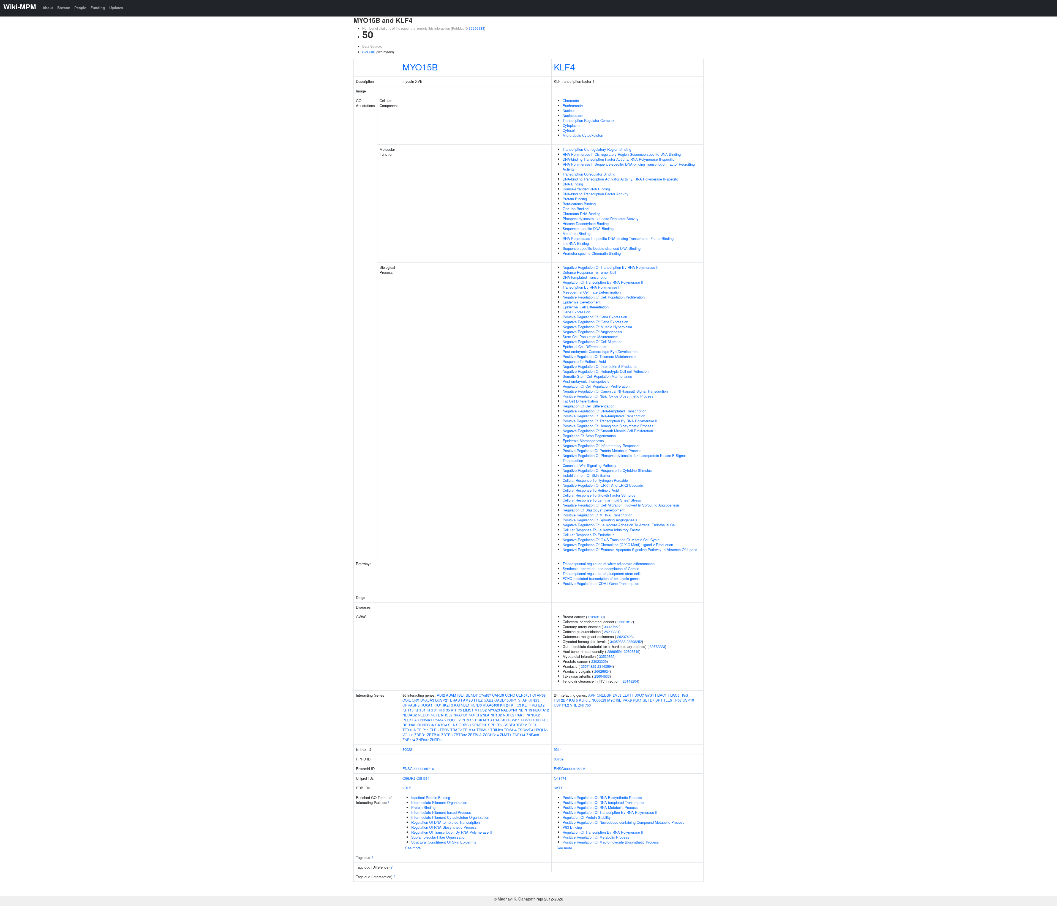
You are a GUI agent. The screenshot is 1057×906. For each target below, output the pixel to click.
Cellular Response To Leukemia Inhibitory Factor (601, 529)
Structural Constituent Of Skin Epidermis (443, 842)
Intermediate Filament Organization (439, 802)
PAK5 (519, 715)
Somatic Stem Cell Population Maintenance (597, 376)
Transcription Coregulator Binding (589, 174)
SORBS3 (463, 724)
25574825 (588, 666)
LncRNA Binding (576, 243)
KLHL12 (538, 705)
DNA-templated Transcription (585, 277)
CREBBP (604, 695)
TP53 (677, 700)
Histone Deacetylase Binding (586, 223)
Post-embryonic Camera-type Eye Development (601, 351)
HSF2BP (561, 700)
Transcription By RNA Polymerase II (591, 287)
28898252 (634, 641)
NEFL (435, 715)
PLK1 (637, 700)
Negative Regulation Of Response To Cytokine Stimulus (607, 470)
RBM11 (514, 719)
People (80, 7)
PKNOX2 (532, 715)
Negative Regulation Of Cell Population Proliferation (604, 297)
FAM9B (467, 700)
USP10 (688, 700)
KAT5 (573, 700)
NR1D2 (496, 715)
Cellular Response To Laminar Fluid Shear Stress (602, 500)
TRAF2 (456, 729)
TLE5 (434, 729)
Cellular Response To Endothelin (588, 534)
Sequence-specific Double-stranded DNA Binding (602, 248)
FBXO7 (638, 695)
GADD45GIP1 (505, 700)
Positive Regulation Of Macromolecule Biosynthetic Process (611, 842)
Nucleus (569, 110)
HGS (684, 695)
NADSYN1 (509, 710)
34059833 (617, 641)
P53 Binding (572, 827)
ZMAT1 (505, 734)
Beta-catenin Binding (579, 203)
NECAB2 (409, 715)
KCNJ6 (476, 705)
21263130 (596, 616)
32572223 (657, 646)
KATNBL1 (462, 705)
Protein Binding (575, 198)
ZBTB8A (475, 734)
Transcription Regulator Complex (588, 120)
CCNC (510, 695)
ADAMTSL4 (455, 695)
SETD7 (648, 700)
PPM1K (468, 719)
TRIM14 (469, 729)
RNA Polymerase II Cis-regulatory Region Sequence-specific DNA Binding (622, 154)
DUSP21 (442, 700)
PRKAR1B (483, 719)
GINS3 (533, 700)
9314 (558, 749)
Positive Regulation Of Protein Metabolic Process (602, 450)
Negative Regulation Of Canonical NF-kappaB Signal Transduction (615, 391)
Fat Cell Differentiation (580, 401)
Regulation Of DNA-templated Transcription (445, 822)
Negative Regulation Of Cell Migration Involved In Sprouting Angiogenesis (621, 505)
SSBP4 (509, 724)
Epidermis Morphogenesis (583, 440)
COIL (406, 700)
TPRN (444, 729)
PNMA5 (439, 719)
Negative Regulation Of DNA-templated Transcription (604, 411)
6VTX (558, 787)
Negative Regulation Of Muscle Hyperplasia (597, 326)
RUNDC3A (425, 724)
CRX (415, 700)
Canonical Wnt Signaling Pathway (589, 465)
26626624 (602, 671)
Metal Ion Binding (576, 233)
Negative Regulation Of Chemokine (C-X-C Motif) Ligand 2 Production (618, 544)
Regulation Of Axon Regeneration (589, 435)
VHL (573, 705)
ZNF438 (532, 734)
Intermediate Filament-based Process (441, 812)
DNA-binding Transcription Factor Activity (595, 193)
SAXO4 (441, 724)
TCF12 (521, 724)
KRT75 (456, 710)
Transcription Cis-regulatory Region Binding (597, 149)
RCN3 (536, 719)
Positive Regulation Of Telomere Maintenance (599, 356)
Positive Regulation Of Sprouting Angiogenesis (600, 519)
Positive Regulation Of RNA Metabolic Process (600, 807)
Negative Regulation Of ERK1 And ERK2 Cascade (603, 485)
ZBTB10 (433, 734)
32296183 (476, 28)
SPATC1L (479, 724)
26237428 (625, 636)
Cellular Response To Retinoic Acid (591, 490)
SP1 (658, 700)
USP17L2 (561, 705)
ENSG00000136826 (569, 768)
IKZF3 (448, 705)
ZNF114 (519, 734)
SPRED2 (495, 724)
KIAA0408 (491, 705)
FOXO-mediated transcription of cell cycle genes (601, 578)
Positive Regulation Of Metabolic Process (596, 837)
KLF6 (583, 700)
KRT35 (444, 710)
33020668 (611, 626)
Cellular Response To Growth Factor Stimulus (599, 495)
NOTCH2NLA (479, 715)
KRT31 (420, 710)
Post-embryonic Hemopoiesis (586, 381)
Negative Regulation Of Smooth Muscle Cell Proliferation (608, 430)
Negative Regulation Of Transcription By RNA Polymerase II (610, 267)
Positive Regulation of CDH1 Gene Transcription (601, 583)
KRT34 (432, 710)
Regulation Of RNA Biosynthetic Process (444, 827)
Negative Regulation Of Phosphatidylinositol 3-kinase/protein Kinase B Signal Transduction (624, 458)
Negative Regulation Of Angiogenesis (592, 331)
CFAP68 (539, 695)
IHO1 (438, 705)
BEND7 (472, 695)
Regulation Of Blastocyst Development (594, 510)
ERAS (455, 700)
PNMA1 (426, 719)
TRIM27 (482, 729)
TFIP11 (423, 729)
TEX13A (409, 729)
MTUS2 (481, 710)
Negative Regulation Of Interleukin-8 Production (600, 366)
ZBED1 (420, 734)
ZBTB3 (447, 734)
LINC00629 (597, 700)
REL (545, 719)
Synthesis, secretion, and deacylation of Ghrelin (601, 568)
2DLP (406, 787)
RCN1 (525, 719)
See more (413, 847)
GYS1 (649, 695)
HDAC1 (661, 695)
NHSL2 (446, 715)
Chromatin (571, 100)
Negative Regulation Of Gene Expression (595, 321)
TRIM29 (496, 729)
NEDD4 (424, 715)
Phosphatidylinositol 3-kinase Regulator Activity (601, 218)
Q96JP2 (408, 778)
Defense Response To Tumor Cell (589, 272)
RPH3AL (409, 724)
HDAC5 (673, 695)
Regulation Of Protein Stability (587, 817)
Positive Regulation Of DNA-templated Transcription (604, 415)
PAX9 (627, 700)
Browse (63, 7)
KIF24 (505, 705)
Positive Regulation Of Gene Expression (595, 316)
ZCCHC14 (491, 734)
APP (592, 695)
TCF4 (532, 724)
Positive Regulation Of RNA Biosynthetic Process (602, 797)
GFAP (522, 700)
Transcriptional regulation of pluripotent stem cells (602, 573)
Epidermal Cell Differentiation (586, 307)
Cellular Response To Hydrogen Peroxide (595, 480)
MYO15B (420, 66)
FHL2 (478, 700)
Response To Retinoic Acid (584, 361)
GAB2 (488, 700)
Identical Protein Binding (430, 797)
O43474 (560, 778)
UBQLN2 (541, 729)
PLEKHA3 (410, 719)
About (48, 7)
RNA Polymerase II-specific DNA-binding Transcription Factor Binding (618, 238)
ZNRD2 (436, 739)
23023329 (599, 661)
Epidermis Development (582, 302)
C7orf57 (485, 695)
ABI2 (441, 695)
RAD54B (500, 719)
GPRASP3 (410, 705)
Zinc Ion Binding (576, 208)
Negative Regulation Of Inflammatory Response (601, 445)
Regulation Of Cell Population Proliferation (596, 386)
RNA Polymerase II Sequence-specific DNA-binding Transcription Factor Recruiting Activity (629, 167)
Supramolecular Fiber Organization (438, 837)
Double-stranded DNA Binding (586, 188)
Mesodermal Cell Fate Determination (592, 292)
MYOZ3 (494, 710)
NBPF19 (525, 710)
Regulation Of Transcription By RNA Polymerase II (603, 282)
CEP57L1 (523, 695)
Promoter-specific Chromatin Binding (592, 253)
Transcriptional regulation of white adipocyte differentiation (609, 563)
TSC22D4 (525, 729)
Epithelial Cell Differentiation (585, 346)
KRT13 (407, 710)
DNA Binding (573, 184)
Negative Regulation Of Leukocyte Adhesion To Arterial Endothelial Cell (619, 524)
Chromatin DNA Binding (581, 213)
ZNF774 (408, 739)
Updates (116, 7)
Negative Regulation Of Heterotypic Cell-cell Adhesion (606, 371)
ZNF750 (584, 705)
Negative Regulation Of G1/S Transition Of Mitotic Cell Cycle (611, 539)
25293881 (611, 631)
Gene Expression (576, 311)
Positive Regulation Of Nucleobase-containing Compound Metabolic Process (624, 822)
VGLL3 (407, 734)
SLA (451, 724)
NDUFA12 (541, 710)
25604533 (602, 676)
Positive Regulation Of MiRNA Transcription (597, 515)
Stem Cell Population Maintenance (590, 336)
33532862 (606, 656)
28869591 (615, 651)
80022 (407, 749)
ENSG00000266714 (418, 768)
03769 (558, 759)
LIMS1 (468, 710)
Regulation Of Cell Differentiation (588, 406)
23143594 (605, 666)
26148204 (630, 681)
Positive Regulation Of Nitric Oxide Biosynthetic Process (608, 396)
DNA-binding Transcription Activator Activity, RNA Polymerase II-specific (621, 179)
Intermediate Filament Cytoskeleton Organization (450, 817)
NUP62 (508, 715)
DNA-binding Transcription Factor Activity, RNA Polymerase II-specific (619, 159)
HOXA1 (426, 705)
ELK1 (626, 695)
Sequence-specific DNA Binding (588, 228)
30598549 (631, 651)
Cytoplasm (571, 125)
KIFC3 (516, 705)
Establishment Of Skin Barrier (586, 475)
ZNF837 (422, 739)
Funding (98, 7)
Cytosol (569, 130)
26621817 (625, 621)
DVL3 (617, 695)
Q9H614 (422, 778)
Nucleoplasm (573, 115)
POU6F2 (454, 719)
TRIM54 (510, 729)
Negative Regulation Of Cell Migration (592, 341)
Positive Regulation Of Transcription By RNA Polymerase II (610, 420)
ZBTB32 (460, 734)
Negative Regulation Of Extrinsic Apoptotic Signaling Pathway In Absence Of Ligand (630, 549)
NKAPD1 (460, 715)
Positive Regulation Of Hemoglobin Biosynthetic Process (608, 425)
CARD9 (498, 695)
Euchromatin (573, 105)
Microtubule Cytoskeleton (583, 135)
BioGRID (368, 52)
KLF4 (564, 66)
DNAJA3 (427, 700)
